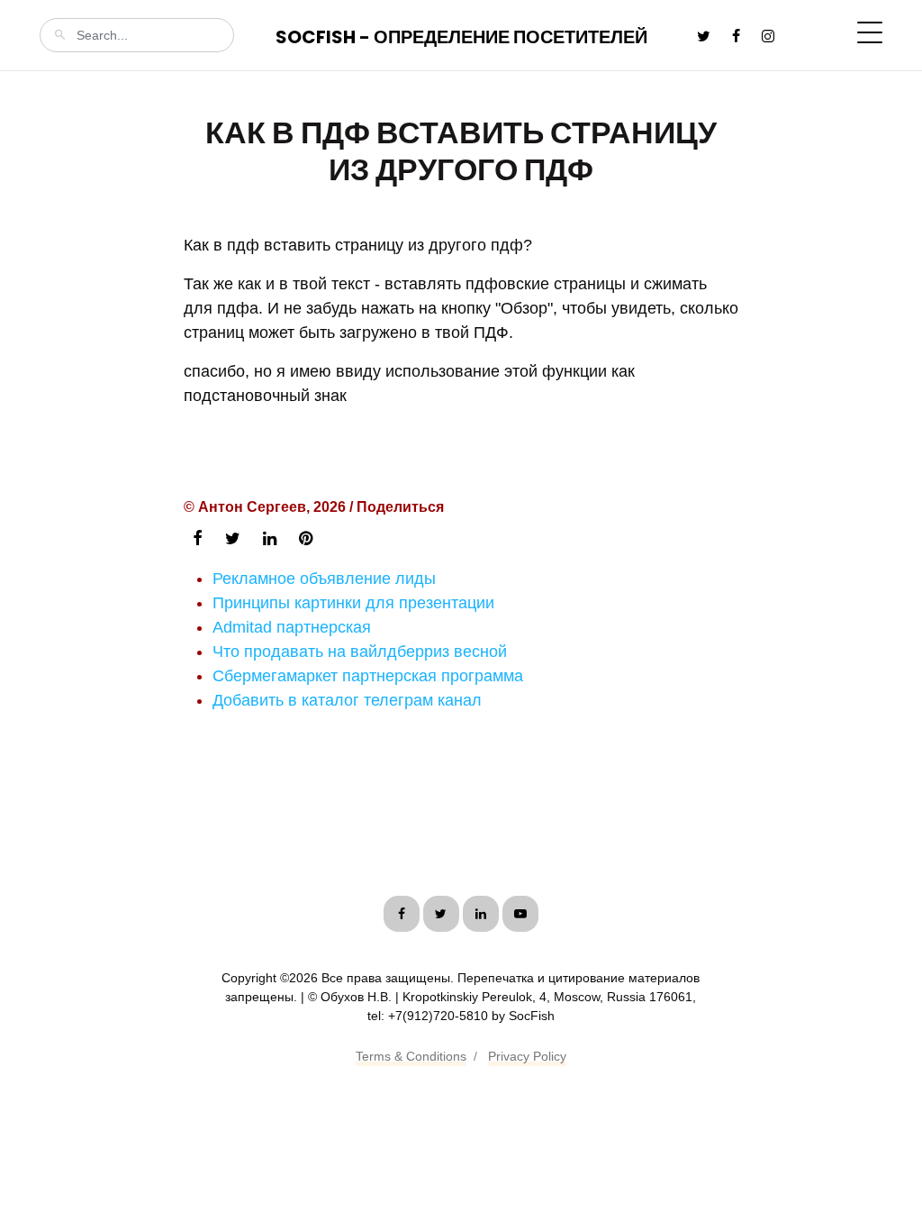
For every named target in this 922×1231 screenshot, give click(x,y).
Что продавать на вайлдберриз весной (359, 652)
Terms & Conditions (411, 1056)
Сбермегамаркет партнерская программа (367, 676)
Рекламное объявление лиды (324, 579)
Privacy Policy (527, 1056)
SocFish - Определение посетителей (461, 37)
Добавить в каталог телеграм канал (347, 700)
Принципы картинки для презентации (353, 603)
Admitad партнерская (291, 627)
